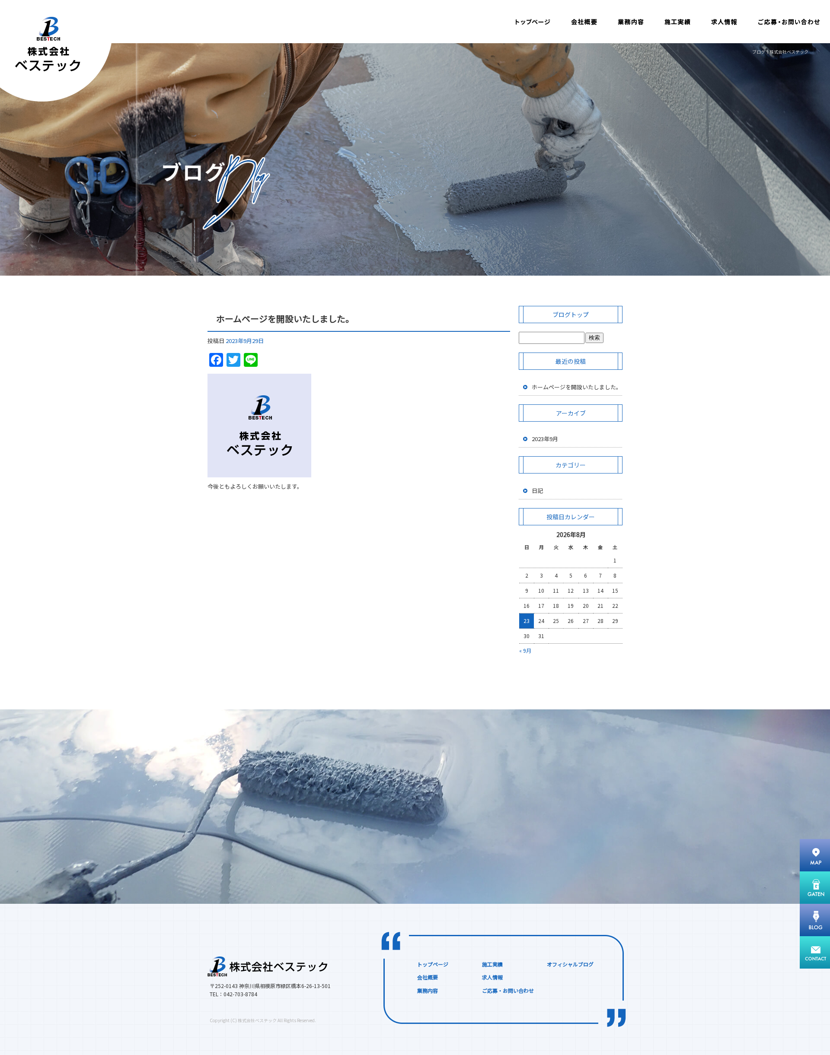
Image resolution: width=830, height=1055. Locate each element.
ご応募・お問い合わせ (789, 21)
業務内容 (629, 21)
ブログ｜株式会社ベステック (780, 51)
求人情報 (724, 21)
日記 (537, 490)
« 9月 (525, 650)
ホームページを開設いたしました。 (285, 318)
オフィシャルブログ (570, 964)
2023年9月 (545, 439)
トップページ (534, 21)
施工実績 (676, 21)
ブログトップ (570, 314)
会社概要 (583, 21)
